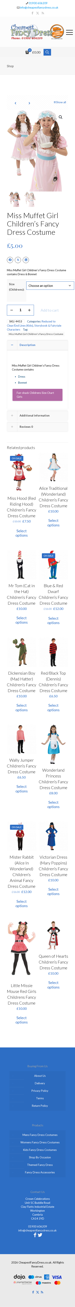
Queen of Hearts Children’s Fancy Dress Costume (53, 962)
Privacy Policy (39, 1090)
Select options (21, 533)
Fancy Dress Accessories (40, 1172)
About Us (40, 1075)
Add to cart (50, 310)
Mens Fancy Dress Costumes (40, 1135)
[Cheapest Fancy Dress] (37, 32)
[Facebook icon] (32, 13)
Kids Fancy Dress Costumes (40, 1150)
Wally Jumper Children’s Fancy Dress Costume (21, 765)
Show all (61, 102)
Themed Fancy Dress (40, 1164)
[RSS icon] (42, 13)
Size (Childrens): (16, 286)
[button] (61, 117)
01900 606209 (38, 3)
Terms (40, 1098)
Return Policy (40, 1105)
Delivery (40, 1083)
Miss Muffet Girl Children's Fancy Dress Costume (36, 333)
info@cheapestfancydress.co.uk (39, 7)
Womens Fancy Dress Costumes (40, 1142)
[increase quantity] (29, 310)
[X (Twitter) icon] (37, 13)
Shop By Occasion (40, 1157)
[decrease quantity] (11, 310)
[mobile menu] (69, 31)
